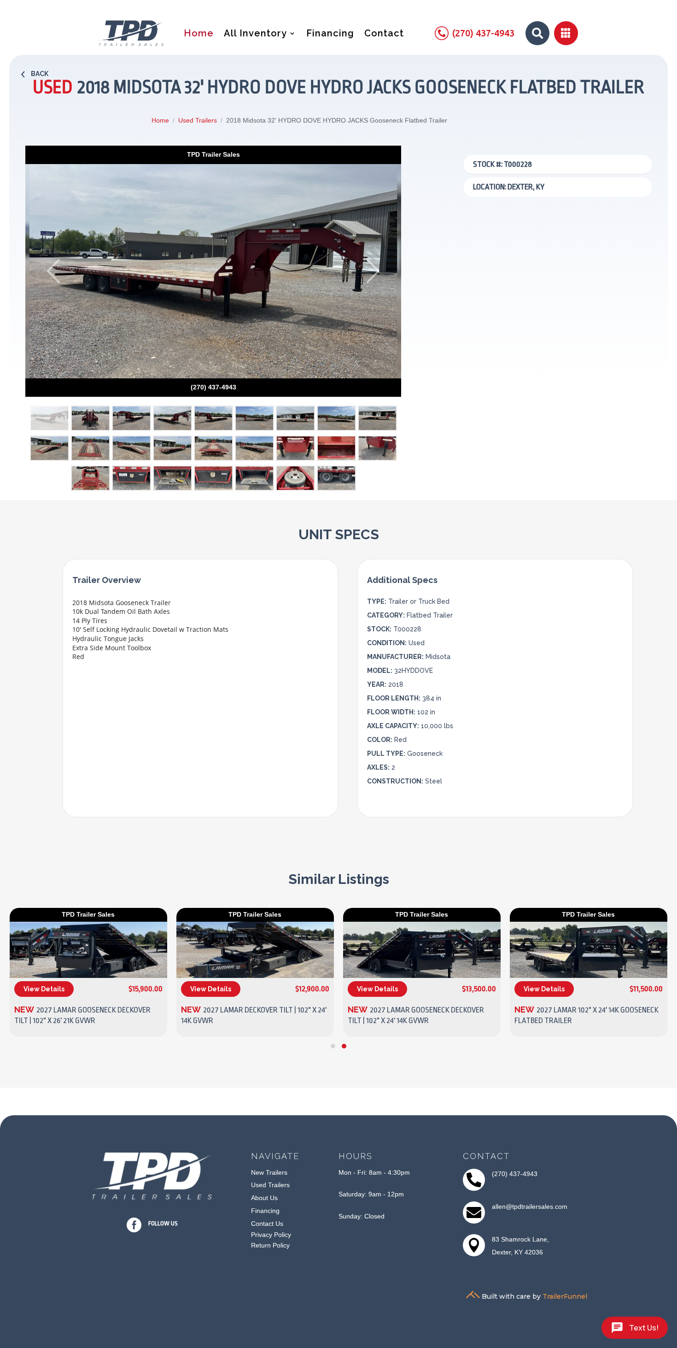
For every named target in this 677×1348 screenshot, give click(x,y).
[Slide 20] (131, 478)
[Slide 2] (90, 418)
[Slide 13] (172, 448)
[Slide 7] (295, 418)
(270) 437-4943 (514, 1173)
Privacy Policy (271, 1234)
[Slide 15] (254, 448)
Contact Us (267, 1223)
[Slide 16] (295, 448)
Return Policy (270, 1245)
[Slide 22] (213, 478)
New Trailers (269, 1172)
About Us (264, 1197)
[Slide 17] (336, 448)
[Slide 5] (213, 418)
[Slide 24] (295, 478)
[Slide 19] (90, 478)
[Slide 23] (254, 478)
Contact (384, 34)
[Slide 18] (377, 448)
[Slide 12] (131, 448)
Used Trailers (197, 120)
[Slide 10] (49, 448)
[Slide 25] (336, 478)
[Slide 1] (49, 418)
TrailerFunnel (565, 1296)
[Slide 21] (172, 478)
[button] (332, 1046)
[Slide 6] (254, 418)
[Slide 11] (90, 448)
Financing (330, 34)
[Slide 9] (377, 418)
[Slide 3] (131, 418)
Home (199, 34)
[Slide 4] (172, 418)
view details (43, 989)
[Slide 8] (336, 418)
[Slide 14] (213, 448)
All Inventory (255, 34)
